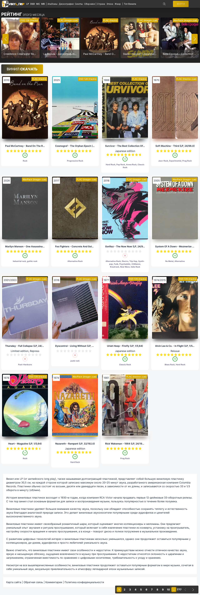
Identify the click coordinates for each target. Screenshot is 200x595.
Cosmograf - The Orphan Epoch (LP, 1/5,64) (80, 145)
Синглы (79, 4)
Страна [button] (101, 4)
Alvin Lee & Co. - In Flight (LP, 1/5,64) (176, 345)
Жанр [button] (118, 4)
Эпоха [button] (110, 4)
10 (40, 151)
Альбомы (53, 4)
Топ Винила (130, 4)
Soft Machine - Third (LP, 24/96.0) (175, 145)
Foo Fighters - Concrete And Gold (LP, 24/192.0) (82, 246)
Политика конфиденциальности (84, 582)
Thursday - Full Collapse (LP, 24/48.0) (26, 345)
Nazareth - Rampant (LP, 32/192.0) (75, 443)
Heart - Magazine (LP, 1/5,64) (25, 443)
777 (179, 589)
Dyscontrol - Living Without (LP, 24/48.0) (78, 345)
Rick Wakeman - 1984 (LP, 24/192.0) (126, 443)
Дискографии (67, 4)
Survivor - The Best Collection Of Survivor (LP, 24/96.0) (137, 145)
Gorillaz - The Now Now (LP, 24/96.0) (126, 246)
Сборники (90, 4)
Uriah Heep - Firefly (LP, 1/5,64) (125, 345)
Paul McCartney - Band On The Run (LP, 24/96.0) (33, 145)
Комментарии (53, 582)
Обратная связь (33, 582)
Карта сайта (13, 582)
